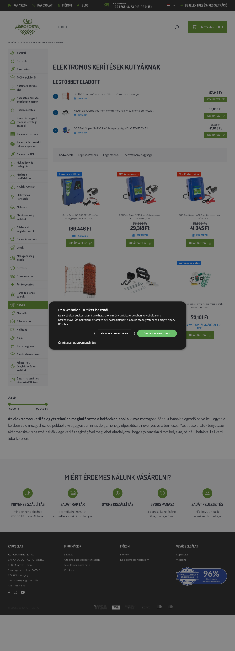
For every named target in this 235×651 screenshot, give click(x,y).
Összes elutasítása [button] (114, 333)
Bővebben (64, 324)
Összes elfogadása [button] (157, 333)
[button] (77, 343)
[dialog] (117, 325)
